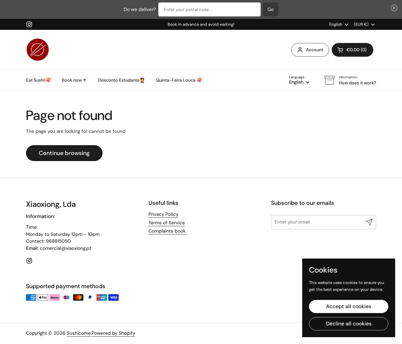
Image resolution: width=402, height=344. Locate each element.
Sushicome (79, 333)
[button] (393, 8)
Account (314, 50)
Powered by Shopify (113, 333)
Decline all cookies (349, 323)
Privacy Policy (163, 214)
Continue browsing (64, 153)
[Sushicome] (37, 49)
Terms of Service (166, 223)
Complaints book (167, 231)
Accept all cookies (348, 306)
